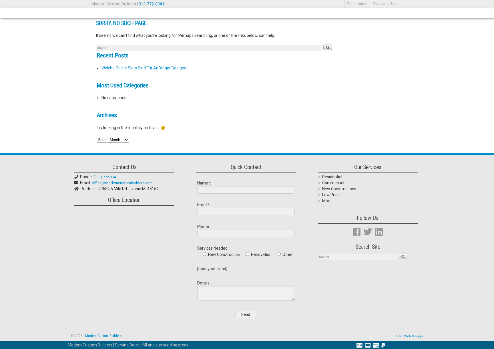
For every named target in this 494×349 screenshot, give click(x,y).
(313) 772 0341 (105, 177)
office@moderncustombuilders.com (122, 183)
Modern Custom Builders (103, 336)
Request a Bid (384, 3)
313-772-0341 (151, 4)
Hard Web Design (409, 336)
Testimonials (357, 3)
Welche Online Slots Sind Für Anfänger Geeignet (144, 68)
